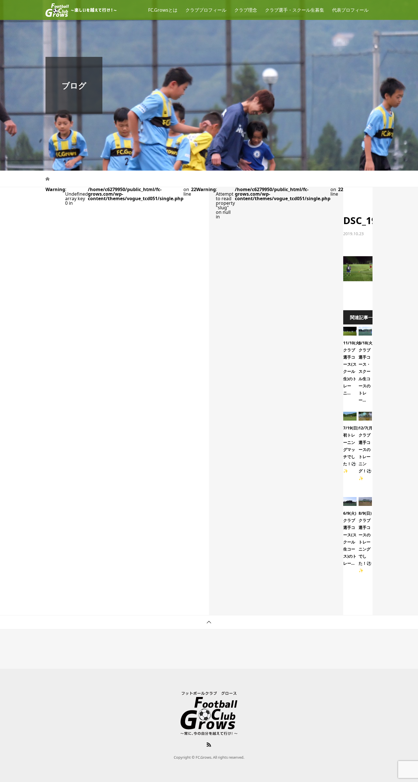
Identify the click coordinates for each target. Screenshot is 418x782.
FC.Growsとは (162, 10)
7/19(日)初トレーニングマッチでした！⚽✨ (351, 449)
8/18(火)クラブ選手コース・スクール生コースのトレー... (366, 371)
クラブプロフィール (205, 10)
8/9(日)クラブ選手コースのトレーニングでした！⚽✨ (365, 541)
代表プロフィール (350, 10)
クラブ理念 (245, 10)
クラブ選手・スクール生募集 (294, 10)
